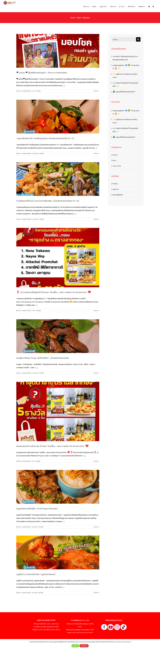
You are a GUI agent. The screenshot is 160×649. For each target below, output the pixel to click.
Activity (115, 155)
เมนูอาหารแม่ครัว (35, 153)
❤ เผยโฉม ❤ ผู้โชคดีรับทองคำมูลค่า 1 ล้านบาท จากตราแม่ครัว (41, 72)
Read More (96, 91)
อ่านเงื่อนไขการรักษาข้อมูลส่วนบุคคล (123, 642)
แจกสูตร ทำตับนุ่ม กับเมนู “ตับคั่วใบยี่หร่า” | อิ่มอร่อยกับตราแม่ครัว (42, 358)
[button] (153, 6)
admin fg (19, 91)
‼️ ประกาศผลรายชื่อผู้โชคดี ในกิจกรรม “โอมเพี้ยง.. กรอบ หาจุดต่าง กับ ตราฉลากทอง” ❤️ (53, 292)
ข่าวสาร (33, 91)
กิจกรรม (33, 310)
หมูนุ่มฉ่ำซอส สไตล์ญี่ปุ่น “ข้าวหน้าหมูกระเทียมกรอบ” (37, 508)
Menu (114, 160)
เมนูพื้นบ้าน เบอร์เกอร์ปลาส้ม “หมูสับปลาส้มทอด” (36, 574)
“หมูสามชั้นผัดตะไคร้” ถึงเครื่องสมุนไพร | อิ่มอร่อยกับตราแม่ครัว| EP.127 (45, 138)
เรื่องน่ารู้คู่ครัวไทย (118, 194)
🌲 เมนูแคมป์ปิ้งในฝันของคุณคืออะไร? (124, 91)
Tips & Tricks (117, 166)
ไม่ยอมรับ (84, 646)
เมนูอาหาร (116, 189)
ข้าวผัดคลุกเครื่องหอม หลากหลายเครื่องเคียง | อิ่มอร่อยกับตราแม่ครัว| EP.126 (47, 201)
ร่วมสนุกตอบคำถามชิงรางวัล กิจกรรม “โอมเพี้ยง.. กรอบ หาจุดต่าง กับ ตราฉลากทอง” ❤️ (52, 446)
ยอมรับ (75, 646)
